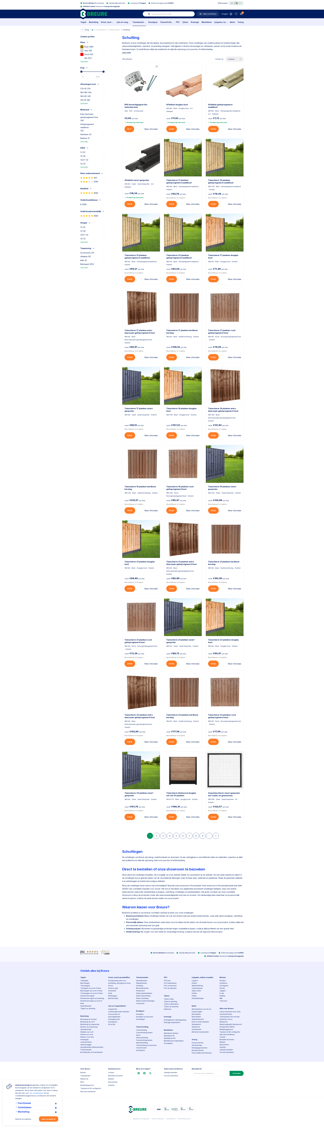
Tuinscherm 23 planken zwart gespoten (139, 794)
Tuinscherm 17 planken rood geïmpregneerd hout (221, 331)
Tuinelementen (139, 22)
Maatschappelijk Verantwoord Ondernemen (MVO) (231, 1025)
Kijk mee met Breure (227, 1034)
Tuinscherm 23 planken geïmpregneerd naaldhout (179, 256)
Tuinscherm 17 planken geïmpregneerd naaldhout (179, 181)
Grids (110, 993)
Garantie (223, 1047)
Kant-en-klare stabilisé (200, 1022)
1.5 (82, 152)
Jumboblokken (86, 1042)
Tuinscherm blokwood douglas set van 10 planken (181, 794)
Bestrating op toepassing (89, 1024)
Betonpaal (87, 264)
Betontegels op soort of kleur (91, 991)
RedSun (222, 996)
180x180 (86, 92)
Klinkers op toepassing (89, 1027)
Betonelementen (142, 988)
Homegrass (224, 986)
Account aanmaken (227, 1052)
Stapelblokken (141, 983)
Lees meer (126, 52)
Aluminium (86, 134)
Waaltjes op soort (86, 1032)
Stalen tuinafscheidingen (145, 1001)
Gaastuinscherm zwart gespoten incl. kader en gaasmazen (224, 794)
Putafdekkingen (198, 998)
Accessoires (87, 253)
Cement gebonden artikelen (118, 1012)
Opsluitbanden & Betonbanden (91, 1047)
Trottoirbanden (86, 1050)
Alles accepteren (49, 1119)
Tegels (83, 22)
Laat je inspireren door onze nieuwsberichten (230, 1013)
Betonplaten (196, 1014)
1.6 (83, 156)
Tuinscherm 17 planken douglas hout (223, 256)
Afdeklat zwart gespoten (137, 180)
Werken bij (223, 1022)
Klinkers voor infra (87, 1037)
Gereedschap (197, 1045)
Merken (223, 977)
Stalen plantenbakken (144, 993)
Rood (88, 54)
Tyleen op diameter (171, 1007)
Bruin (89, 47)
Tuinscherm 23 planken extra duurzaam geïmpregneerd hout (140, 716)
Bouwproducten (198, 1050)
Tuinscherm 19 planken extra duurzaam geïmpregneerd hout (223, 409)
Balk (83, 260)
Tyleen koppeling (170, 1001)
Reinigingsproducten (199, 1048)
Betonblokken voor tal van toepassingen (201, 1010)
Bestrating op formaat (88, 1019)
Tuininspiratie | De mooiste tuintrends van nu (230, 1018)
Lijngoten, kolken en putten (220, 22)
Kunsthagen (140, 1019)
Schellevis (223, 983)
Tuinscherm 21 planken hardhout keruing (223, 562)
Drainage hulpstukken (172, 1022)
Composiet (140, 1003)
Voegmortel (112, 1009)
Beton (232, 22)
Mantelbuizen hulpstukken (174, 1041)
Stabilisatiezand (198, 1019)
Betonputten (196, 1017)
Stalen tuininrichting (143, 996)
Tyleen (185, 22)
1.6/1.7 (84, 160)
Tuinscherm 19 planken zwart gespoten (222, 487)
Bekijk (171, 129)
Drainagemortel (114, 1019)
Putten (194, 996)
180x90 (85, 96)
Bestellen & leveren (227, 1039)
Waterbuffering (197, 986)
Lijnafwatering (197, 988)
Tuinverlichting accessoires (146, 1045)
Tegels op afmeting (87, 1008)
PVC (178, 22)
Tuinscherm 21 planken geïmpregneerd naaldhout (137, 256)
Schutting (126, 30)
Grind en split (113, 988)
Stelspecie (196, 1027)
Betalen (222, 1042)
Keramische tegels (87, 996)
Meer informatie (151, 129)
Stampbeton (196, 1024)
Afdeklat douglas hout (177, 104)
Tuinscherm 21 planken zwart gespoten (180, 641)
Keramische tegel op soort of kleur (91, 1002)
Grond (110, 986)
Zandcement (196, 1029)
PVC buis (167, 981)
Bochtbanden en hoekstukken (91, 1052)
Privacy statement (158, 1119)
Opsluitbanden (85, 1006)
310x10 (85, 100)
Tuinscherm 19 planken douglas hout (181, 409)
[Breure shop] (93, 13)
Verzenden (236, 1073)
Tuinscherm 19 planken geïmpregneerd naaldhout (220, 181)
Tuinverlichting (166, 22)
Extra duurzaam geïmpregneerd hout (89, 117)
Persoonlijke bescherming (201, 1053)
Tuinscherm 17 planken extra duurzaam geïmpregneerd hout (140, 331)
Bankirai (85, 138)
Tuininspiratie (85, 1076)
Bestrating (93, 22)
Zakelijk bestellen (226, 1050)
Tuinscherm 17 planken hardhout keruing (182, 331)
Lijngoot (195, 981)
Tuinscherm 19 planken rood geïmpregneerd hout (180, 487)
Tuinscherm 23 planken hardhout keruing (182, 716)
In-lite (222, 993)
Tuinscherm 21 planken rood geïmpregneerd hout (138, 641)
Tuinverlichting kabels (144, 1040)
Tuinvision (223, 1001)
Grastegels (84, 1039)
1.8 (83, 164)
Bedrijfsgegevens (226, 1029)
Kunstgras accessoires (144, 1017)
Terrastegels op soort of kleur (91, 993)
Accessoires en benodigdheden (114, 1015)
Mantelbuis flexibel (171, 1033)
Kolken (194, 983)
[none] (149, 13)
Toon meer (84, 61)
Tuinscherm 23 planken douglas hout (223, 641)
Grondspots (140, 1050)
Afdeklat (85, 256)
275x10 (85, 89)
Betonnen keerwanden (200, 1032)
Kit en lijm (111, 1024)
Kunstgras (153, 22)
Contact (222, 1037)
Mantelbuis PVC (170, 1038)
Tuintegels (84, 981)
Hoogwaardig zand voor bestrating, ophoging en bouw (119, 982)
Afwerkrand (140, 991)
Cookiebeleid (170, 1119)
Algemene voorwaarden (141, 1119)
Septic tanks (196, 991)
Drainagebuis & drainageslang (175, 1020)
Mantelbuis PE (169, 1036)
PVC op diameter (170, 988)
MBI (221, 998)
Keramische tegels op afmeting (92, 998)
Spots (138, 1035)
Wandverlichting (142, 1043)
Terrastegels (85, 986)
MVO (82, 1082)
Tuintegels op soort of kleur (90, 988)
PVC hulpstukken (170, 983)
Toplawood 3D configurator (230, 1032)
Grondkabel (168, 1043)
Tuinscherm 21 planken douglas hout (140, 562)
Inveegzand (112, 1022)
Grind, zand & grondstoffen (107, 22)
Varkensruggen (86, 1045)
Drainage (195, 22)
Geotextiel (112, 991)
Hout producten (197, 1043)
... (209, 836)
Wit (88, 58)
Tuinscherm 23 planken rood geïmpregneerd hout (222, 716)
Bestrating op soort (87, 1022)
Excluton (223, 981)
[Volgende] (216, 836)
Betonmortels (113, 998)
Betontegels (85, 983)
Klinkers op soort (86, 1034)
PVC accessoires (170, 986)
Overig (241, 22)
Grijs (88, 50)
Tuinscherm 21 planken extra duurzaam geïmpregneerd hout (181, 562)
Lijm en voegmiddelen (123, 22)
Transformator (141, 1048)
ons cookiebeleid (36, 1093)
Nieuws (83, 1072)
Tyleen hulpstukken (171, 1004)
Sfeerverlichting (142, 1038)
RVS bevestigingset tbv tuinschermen (136, 105)
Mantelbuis (207, 22)
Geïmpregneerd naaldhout (87, 127)
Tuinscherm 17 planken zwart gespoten (139, 409)
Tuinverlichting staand (144, 1033)
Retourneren (224, 1045)
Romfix (222, 988)
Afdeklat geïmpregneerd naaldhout (220, 105)
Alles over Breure (227, 1008)
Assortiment (100, 30)
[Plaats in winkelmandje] (129, 129)
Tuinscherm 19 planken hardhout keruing (140, 487)
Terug (86, 30)
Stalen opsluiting (142, 998)
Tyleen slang (169, 999)
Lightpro (223, 991)
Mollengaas (112, 996)
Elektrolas (167, 1009)
